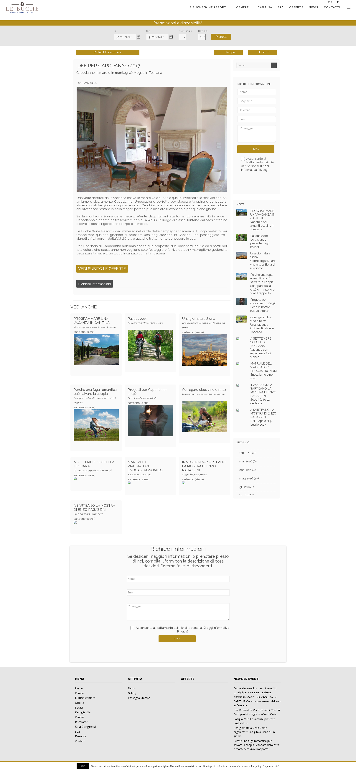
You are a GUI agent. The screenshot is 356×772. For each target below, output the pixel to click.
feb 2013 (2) (247, 453)
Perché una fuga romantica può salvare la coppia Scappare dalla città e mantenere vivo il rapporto (262, 284)
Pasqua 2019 (145, 320)
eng (329, 1)
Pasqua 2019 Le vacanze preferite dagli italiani (259, 241)
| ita (336, 1)
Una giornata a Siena (203, 323)
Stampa (229, 52)
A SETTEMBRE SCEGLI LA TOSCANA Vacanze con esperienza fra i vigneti (260, 348)
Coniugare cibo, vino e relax (204, 391)
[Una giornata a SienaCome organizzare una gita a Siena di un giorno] (204, 342)
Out (148, 31)
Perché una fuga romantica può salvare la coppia (95, 396)
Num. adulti (185, 31)
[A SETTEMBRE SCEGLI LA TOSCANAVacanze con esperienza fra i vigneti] (237, 338)
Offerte (187, 679)
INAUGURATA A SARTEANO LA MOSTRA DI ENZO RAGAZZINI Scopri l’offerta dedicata (263, 394)
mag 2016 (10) (249, 478)
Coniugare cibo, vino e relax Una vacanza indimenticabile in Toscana (262, 324)
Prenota (221, 36)
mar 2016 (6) (248, 461)
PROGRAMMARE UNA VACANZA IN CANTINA (95, 322)
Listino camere (85, 698)
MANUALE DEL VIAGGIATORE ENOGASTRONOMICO (145, 468)
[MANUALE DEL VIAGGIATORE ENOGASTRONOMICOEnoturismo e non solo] (237, 363)
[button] (138, 36)
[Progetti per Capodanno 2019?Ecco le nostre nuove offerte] (150, 413)
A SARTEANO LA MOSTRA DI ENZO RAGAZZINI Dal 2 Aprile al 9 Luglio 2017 (263, 417)
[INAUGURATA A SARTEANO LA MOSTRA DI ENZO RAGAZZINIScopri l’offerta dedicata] (237, 385)
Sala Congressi (85, 727)
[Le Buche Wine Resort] (22, 5)
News (240, 204)
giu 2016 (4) (247, 487)
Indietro (263, 52)
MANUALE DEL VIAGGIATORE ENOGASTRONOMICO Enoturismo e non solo (263, 371)
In (115, 31)
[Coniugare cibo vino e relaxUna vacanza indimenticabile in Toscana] (204, 409)
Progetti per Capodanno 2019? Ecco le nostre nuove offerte (263, 305)
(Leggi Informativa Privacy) (255, 168)
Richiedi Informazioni (107, 52)
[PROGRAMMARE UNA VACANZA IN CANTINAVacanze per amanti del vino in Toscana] (96, 342)
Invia (256, 149)
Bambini (202, 31)
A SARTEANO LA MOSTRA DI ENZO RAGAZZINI (94, 509)
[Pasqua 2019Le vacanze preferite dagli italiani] (150, 338)
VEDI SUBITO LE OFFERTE (102, 268)
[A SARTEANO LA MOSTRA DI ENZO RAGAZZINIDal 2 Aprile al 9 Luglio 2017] (237, 410)
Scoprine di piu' (271, 766)
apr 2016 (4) (247, 470)
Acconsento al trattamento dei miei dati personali (257, 164)
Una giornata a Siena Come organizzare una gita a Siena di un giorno (263, 261)
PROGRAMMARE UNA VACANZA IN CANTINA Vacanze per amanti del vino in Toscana (262, 220)
